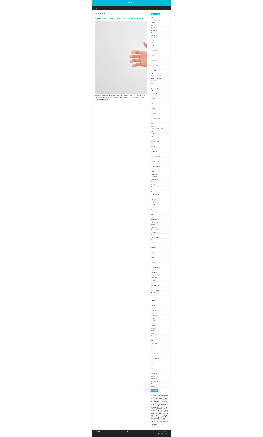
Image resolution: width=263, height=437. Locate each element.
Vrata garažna (154, 345)
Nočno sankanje (154, 176)
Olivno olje (153, 199)
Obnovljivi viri (154, 184)
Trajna (152, 313)
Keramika (153, 108)
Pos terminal (154, 219)
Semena (153, 262)
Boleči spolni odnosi (155, 32)
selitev (159, 413)
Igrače (152, 83)
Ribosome (155, 431)
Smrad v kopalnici (155, 275)
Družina (152, 55)
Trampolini (153, 318)
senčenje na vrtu (165, 413)
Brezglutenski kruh (155, 37)
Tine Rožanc (131, 2)
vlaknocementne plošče (164, 421)
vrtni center (155, 423)
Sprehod (153, 280)
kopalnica (159, 401)
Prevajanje (153, 232)
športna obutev (153, 394)
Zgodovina (153, 366)
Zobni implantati (154, 376)
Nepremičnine (154, 174)
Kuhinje (152, 123)
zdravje (154, 424)
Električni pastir (154, 65)
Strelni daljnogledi (155, 285)
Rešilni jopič (153, 247)
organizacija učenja (161, 409)
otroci (163, 410)
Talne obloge (154, 292)
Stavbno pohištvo (155, 282)
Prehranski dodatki (155, 229)
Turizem (153, 320)
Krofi (152, 121)
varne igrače (155, 421)
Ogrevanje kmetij (155, 194)
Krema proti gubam (155, 118)
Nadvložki (153, 164)
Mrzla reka (153, 159)
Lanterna (153, 126)
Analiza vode (154, 22)
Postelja (153, 224)
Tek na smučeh (154, 298)
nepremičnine (155, 407)
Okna (152, 196)
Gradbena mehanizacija (156, 78)
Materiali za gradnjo (155, 141)
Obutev (152, 189)
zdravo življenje (160, 424)
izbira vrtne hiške (160, 397)
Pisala (152, 212)
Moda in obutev (154, 151)
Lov (152, 136)
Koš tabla (153, 116)
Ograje (152, 191)
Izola (152, 90)
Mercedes (153, 146)
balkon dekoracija (163, 394)
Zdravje (152, 363)
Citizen (152, 45)
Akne (152, 17)
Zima (152, 368)
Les (152, 131)
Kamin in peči (154, 95)
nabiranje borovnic (156, 403)
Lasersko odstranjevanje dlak (157, 128)
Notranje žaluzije (155, 179)
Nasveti (152, 171)
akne (158, 394)
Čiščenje (153, 40)
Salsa (152, 250)
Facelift (152, 68)
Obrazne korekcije (155, 186)
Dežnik (152, 53)
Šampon (153, 252)
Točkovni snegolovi (155, 308)
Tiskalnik (153, 305)
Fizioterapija (153, 70)
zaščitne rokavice (162, 423)
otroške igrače (156, 410)
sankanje (154, 413)
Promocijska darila (155, 237)
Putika (152, 242)
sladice (153, 415)
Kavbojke (153, 103)
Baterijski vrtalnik (155, 27)
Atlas (152, 25)
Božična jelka (154, 35)
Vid (151, 338)
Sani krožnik (153, 255)
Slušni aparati (154, 272)
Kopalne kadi (154, 113)
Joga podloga (154, 93)
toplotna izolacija (159, 417)
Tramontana (154, 315)
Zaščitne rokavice (155, 361)
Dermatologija (154, 50)
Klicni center (153, 111)
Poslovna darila (154, 222)
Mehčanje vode (154, 143)
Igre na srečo (154, 85)
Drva (152, 58)
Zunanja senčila (154, 381)
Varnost (152, 333)
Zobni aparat (154, 373)
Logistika (153, 133)
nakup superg (159, 404)
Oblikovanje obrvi (155, 181)
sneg (158, 415)
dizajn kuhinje (156, 395)
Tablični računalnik (155, 290)
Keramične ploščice (155, 106)
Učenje (152, 323)
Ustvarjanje (153, 328)
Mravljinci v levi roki (155, 156)
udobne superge (156, 418)
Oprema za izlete (155, 207)
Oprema (153, 204)
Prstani (152, 239)
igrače (155, 397)
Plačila (152, 214)
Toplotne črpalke (154, 310)
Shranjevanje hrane (155, 267)
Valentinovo (153, 330)
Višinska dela (154, 343)
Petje (152, 209)
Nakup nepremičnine (155, 166)
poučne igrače (163, 412)
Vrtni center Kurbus (155, 358)
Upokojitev (153, 325)
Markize (153, 138)
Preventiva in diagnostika (156, 234)
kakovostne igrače (159, 397)
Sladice (152, 270)
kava (164, 400)
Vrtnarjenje (153, 356)
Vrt (151, 351)
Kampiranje (153, 98)
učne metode (160, 420)
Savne (152, 257)
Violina (152, 340)
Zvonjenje (153, 386)
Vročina (152, 348)
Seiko (152, 260)
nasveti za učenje (160, 406)
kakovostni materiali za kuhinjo (156, 400)
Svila (152, 287)
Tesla (152, 303)
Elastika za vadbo (155, 63)
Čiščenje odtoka (154, 43)
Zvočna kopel (154, 383)
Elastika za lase (154, 60)
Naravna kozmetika (155, 169)
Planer (152, 217)
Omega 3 (153, 202)
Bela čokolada (154, 30)
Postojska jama (154, 227)
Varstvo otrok (154, 335)
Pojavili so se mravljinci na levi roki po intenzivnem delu (119, 18)
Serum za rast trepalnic (156, 265)
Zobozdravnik (154, 378)
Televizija (153, 300)
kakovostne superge (164, 398)
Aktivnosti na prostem (156, 20)
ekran (161, 395)
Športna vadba (154, 277)
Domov (95, 8)
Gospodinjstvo (154, 75)
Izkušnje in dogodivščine (156, 88)
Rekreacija (153, 244)
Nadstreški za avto (155, 161)
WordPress (165, 433)
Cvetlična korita (154, 48)
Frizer (152, 73)
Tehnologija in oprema (156, 295)
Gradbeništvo (154, 80)
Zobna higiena (154, 371)
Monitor (153, 154)
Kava (152, 101)
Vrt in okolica (154, 353)
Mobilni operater (154, 149)
